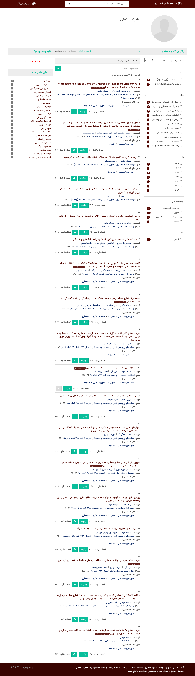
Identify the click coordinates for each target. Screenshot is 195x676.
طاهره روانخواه (101, 371)
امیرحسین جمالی (104, 133)
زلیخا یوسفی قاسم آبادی (121, 91)
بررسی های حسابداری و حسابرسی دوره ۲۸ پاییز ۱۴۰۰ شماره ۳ (108, 274)
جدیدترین (72, 51)
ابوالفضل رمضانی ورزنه (104, 243)
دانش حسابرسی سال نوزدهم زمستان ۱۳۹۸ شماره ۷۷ (112, 571)
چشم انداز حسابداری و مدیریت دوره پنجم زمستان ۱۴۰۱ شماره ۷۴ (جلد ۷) (103, 199)
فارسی (163, 239)
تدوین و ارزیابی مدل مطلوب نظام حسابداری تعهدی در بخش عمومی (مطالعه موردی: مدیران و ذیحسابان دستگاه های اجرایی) (100, 464)
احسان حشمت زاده (122, 133)
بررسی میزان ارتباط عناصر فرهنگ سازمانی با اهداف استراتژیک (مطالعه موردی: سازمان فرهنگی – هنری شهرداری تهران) (99, 632)
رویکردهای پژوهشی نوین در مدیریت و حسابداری (163, 102)
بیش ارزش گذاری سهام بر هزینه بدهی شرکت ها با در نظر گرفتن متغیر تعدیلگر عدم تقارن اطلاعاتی (100, 300)
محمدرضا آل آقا (124, 434)
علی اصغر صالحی (109, 305)
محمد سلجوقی (111, 161)
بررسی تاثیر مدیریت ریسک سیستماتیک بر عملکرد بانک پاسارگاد (106, 528)
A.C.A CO (15, 667)
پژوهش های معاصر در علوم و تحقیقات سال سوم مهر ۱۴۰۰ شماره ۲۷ (106, 226)
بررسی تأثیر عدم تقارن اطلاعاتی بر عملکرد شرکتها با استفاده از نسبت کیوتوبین (100, 157)
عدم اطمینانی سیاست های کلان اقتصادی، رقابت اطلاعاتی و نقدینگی (105, 239)
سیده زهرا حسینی (109, 343)
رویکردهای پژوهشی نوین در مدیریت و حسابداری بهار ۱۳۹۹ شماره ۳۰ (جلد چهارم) (99, 438)
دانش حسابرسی (163, 124)
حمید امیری (126, 196)
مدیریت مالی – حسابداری (163, 217)
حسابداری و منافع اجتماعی (163, 132)
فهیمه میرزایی (111, 602)
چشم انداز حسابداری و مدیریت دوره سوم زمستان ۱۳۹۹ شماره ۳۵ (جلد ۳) (103, 508)
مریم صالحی (126, 399)
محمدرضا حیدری (124, 243)
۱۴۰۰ (163, 172)
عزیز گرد (94, 270)
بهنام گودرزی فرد (124, 223)
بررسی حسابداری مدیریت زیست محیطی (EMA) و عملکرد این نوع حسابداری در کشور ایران (99, 217)
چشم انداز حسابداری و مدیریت (163, 106)
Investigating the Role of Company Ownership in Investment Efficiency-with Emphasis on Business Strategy (98, 85)
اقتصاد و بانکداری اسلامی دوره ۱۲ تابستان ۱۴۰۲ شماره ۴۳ (110, 136)
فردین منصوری (82, 270)
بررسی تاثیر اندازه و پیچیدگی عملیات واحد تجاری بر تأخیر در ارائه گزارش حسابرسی (98, 396)
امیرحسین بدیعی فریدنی (106, 532)
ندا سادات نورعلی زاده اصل (88, 305)
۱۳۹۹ (163, 177)
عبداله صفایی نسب (99, 567)
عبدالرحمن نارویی (123, 469)
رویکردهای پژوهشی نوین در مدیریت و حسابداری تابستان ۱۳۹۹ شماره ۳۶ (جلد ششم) (98, 347)
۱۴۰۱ (163, 168)
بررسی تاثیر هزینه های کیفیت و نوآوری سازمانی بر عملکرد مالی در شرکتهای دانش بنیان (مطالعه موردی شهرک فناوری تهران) (98, 499)
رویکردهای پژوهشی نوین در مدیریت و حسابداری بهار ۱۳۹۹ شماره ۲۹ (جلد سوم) (100, 403)
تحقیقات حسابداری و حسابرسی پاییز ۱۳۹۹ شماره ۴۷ (112, 375)
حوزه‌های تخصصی (126, 105)
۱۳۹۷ (163, 186)
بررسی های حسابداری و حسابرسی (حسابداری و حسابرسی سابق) (163, 119)
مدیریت (111, 105)
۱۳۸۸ (163, 190)
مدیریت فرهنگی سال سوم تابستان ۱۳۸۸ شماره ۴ (114, 641)
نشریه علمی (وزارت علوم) (163, 79)
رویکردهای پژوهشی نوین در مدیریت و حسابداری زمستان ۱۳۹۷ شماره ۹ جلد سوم (100, 606)
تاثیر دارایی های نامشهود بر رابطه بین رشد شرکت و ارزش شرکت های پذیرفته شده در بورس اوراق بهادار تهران (100, 190)
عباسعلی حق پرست (123, 270)
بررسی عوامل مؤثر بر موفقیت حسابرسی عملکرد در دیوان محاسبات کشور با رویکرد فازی (99, 561)
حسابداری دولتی (163, 137)
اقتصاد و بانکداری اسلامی (163, 141)
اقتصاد (24, 61)
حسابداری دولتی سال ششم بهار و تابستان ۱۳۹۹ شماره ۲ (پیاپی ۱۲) (106, 473)
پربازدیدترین (60, 51)
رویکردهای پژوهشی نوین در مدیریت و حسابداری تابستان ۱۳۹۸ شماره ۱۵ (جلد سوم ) (98, 536)
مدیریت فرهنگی (163, 128)
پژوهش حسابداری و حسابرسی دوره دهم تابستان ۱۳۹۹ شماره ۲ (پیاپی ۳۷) (102, 309)
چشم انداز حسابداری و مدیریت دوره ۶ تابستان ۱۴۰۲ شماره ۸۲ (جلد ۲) (104, 164)
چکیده (82, 111)
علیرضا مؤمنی (102, 91)
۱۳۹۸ (163, 181)
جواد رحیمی (126, 504)
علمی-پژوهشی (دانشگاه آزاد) (163, 84)
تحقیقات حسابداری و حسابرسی (163, 115)
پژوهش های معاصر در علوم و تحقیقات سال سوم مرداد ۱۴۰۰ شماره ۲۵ (105, 247)
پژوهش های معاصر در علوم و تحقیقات (163, 111)
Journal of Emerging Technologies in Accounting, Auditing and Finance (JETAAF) (163, 146)
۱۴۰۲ (163, 164)
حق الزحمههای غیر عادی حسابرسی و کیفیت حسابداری (106, 368)
